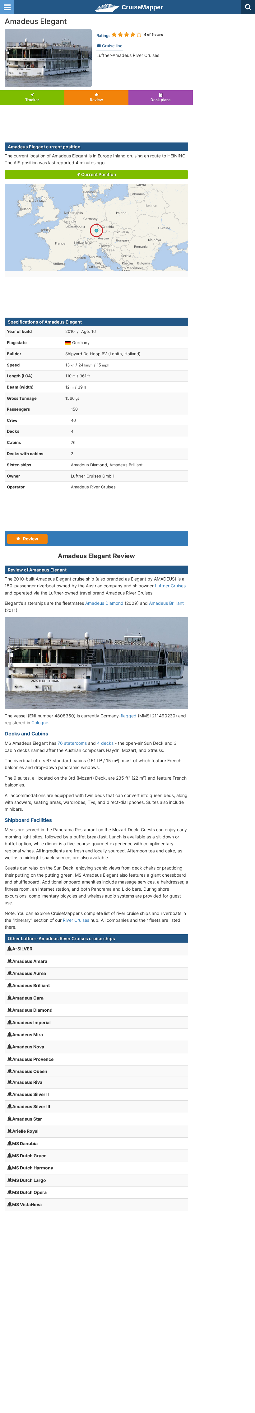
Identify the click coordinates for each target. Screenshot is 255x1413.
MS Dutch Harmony (32, 1167)
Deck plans (161, 99)
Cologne (39, 722)
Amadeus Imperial (31, 1022)
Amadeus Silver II (30, 1094)
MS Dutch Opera (29, 1192)
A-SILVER (22, 948)
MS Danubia (25, 1143)
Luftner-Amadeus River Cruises (127, 55)
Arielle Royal (25, 1131)
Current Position (98, 174)
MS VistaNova (27, 1204)
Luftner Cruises (170, 585)
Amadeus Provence (32, 1059)
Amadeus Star (27, 1119)
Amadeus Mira (27, 1034)
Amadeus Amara (29, 961)
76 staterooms (72, 743)
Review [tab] (29, 538)
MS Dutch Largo (29, 1180)
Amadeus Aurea (29, 973)
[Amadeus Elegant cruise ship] (48, 57)
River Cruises (76, 920)
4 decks (105, 743)
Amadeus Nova (28, 1046)
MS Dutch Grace (29, 1155)
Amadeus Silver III (31, 1106)
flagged (129, 715)
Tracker (32, 99)
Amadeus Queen (29, 1071)
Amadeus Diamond (104, 603)
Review (96, 99)
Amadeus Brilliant (166, 603)
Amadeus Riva (27, 1082)
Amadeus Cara (28, 997)
